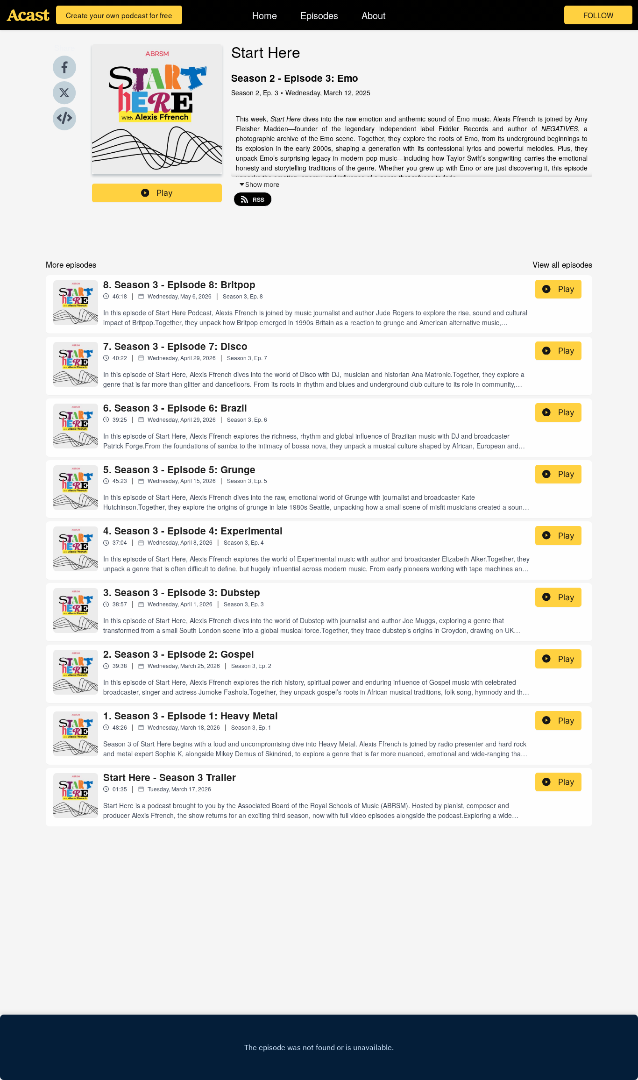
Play (164, 193)
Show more (262, 184)
